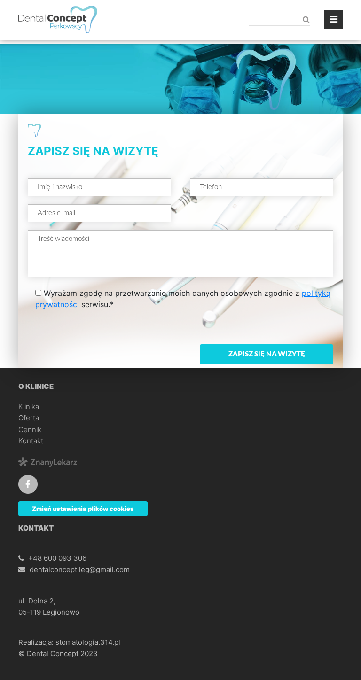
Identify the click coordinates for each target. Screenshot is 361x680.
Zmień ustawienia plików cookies (83, 508)
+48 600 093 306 (57, 558)
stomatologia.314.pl (87, 642)
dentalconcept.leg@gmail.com (80, 569)
